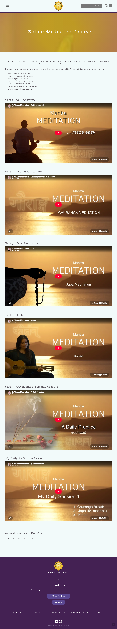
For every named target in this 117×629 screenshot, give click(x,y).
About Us (17, 612)
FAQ (100, 612)
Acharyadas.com (25, 538)
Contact (37, 612)
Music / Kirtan (58, 612)
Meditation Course (36, 533)
